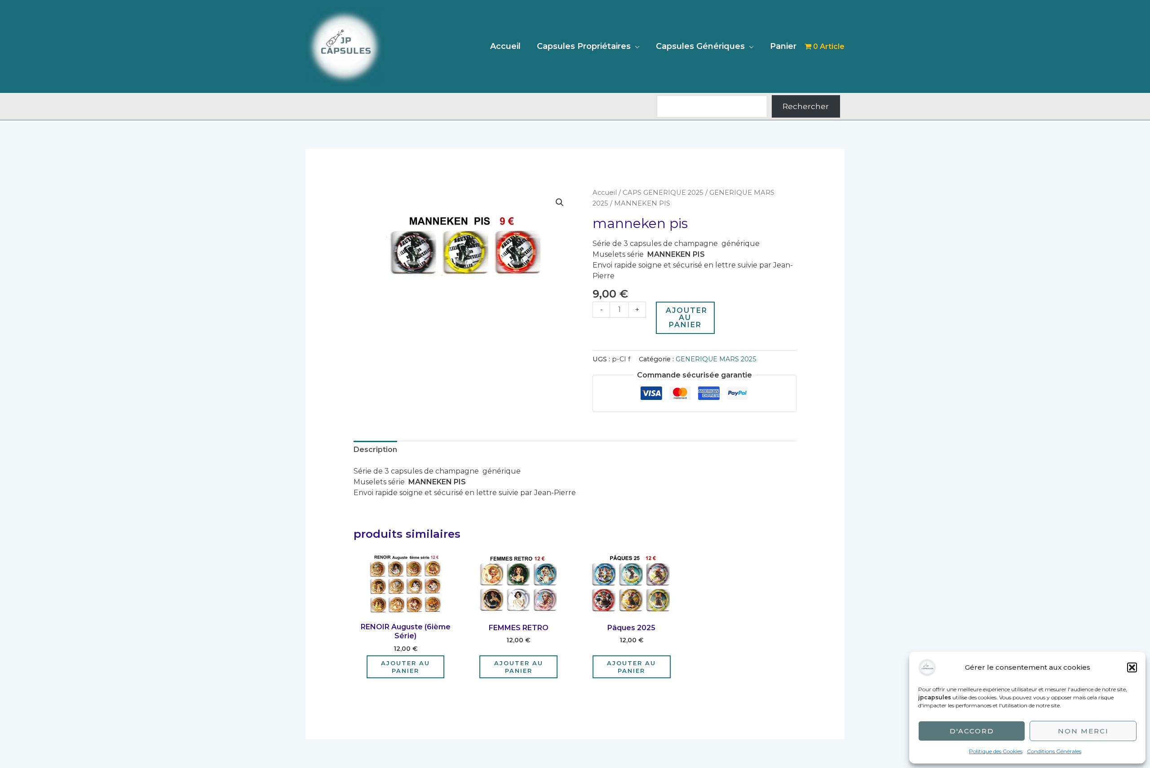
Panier (783, 46)
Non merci (1083, 731)
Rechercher (806, 106)
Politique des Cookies (995, 751)
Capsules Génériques (700, 46)
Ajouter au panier (687, 317)
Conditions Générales (1054, 751)
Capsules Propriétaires (584, 46)
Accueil (505, 46)
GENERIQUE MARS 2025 (716, 359)
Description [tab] (375, 449)
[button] (1132, 667)
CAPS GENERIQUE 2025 (663, 193)
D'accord (972, 731)
